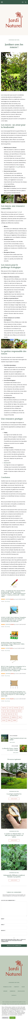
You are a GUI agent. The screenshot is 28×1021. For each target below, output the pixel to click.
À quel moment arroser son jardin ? (18, 739)
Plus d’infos (7, 601)
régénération (14, 717)
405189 (7, 698)
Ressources (21, 991)
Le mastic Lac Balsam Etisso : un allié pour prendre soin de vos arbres (14, 835)
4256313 (8, 624)
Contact (14, 995)
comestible (4, 707)
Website (3, 930)
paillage (3, 714)
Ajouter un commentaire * (8, 900)
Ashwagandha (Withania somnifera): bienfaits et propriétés (14, 876)
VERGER (5, 991)
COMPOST (16, 986)
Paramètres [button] (5, 1017)
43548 (7, 648)
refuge (17, 167)
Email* (3, 924)
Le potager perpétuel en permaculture (14, 794)
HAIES (23, 986)
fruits (18, 212)
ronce (20, 717)
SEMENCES (12, 991)
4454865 (8, 673)
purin (16, 714)
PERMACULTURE (7, 986)
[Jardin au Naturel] (14, 19)
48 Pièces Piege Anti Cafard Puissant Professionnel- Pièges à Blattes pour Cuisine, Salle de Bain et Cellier (13, 644)
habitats (16, 330)
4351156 (8, 599)
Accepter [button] (12, 1017)
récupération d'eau (5, 717)
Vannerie (6, 462)
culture (9, 707)
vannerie (14, 720)
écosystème (16, 707)
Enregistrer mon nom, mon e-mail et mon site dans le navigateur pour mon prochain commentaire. (13, 940)
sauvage (3, 720)
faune (21, 707)
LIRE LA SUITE (14, 798)
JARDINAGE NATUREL (14, 40)
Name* (2, 918)
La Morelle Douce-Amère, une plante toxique (10, 749)
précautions (10, 714)
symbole (9, 720)
